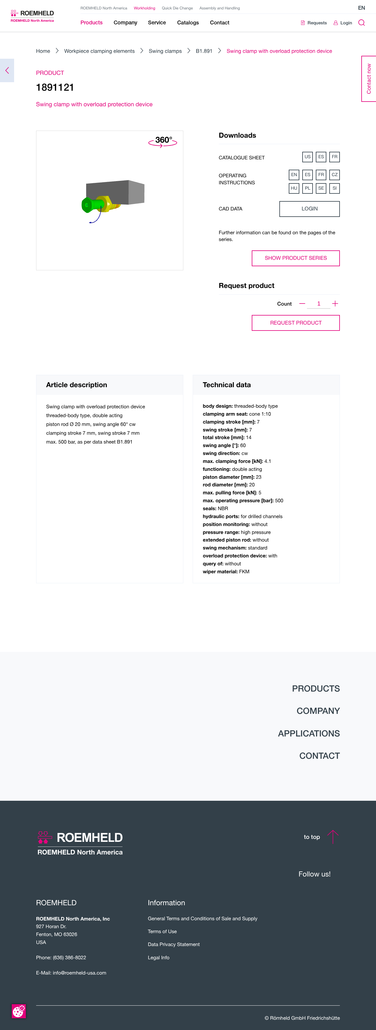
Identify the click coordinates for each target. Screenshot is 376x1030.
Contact (319, 756)
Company (318, 711)
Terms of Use (162, 931)
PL (307, 188)
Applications (309, 733)
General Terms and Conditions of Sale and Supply (202, 918)
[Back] (7, 70)
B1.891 (204, 51)
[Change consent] (19, 1011)
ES (321, 156)
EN (294, 174)
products (316, 688)
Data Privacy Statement (174, 944)
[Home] (38, 15)
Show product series (296, 258)
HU (294, 188)
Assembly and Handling (219, 8)
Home (43, 51)
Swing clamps (165, 51)
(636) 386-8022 (69, 957)
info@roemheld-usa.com (79, 973)
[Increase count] (335, 304)
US (308, 156)
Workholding (144, 8)
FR (335, 156)
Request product (296, 323)
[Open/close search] (361, 22)
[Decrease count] (302, 304)
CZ (335, 174)
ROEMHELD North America (103, 8)
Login (310, 208)
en (361, 8)
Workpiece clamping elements (99, 51)
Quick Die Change (177, 8)
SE (321, 188)
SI (335, 188)
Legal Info (158, 957)
